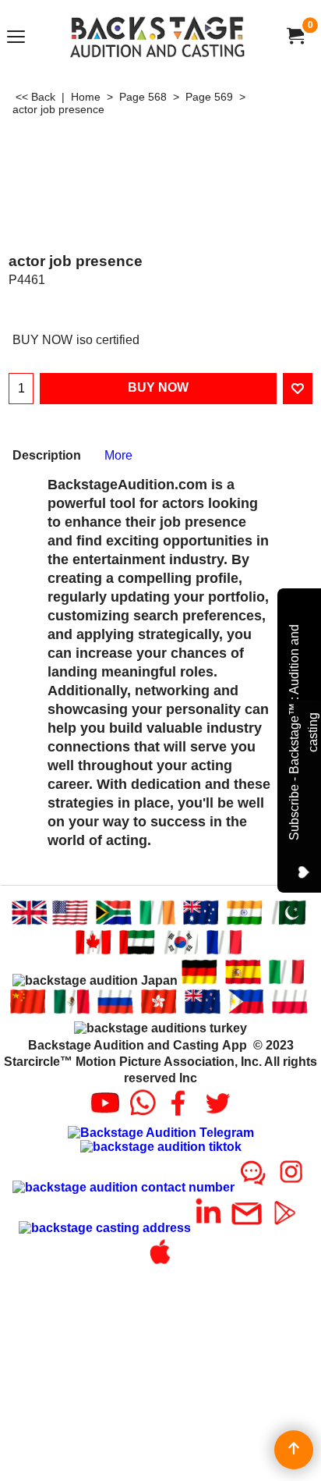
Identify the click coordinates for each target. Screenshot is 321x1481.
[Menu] (16, 37)
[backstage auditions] (157, 36)
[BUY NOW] (294, 36)
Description (46, 455)
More (118, 455)
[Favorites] (297, 388)
